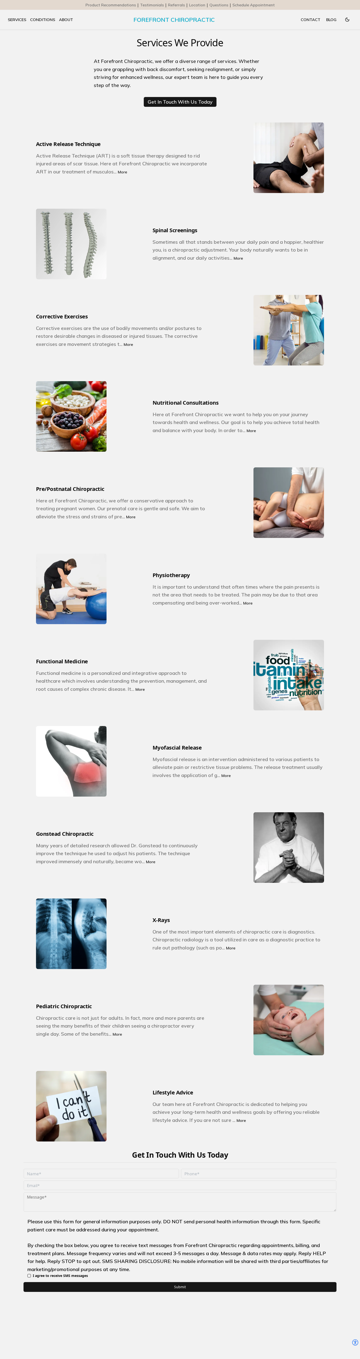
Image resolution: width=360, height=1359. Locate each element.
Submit (180, 1287)
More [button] (122, 172)
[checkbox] (29, 1275)
